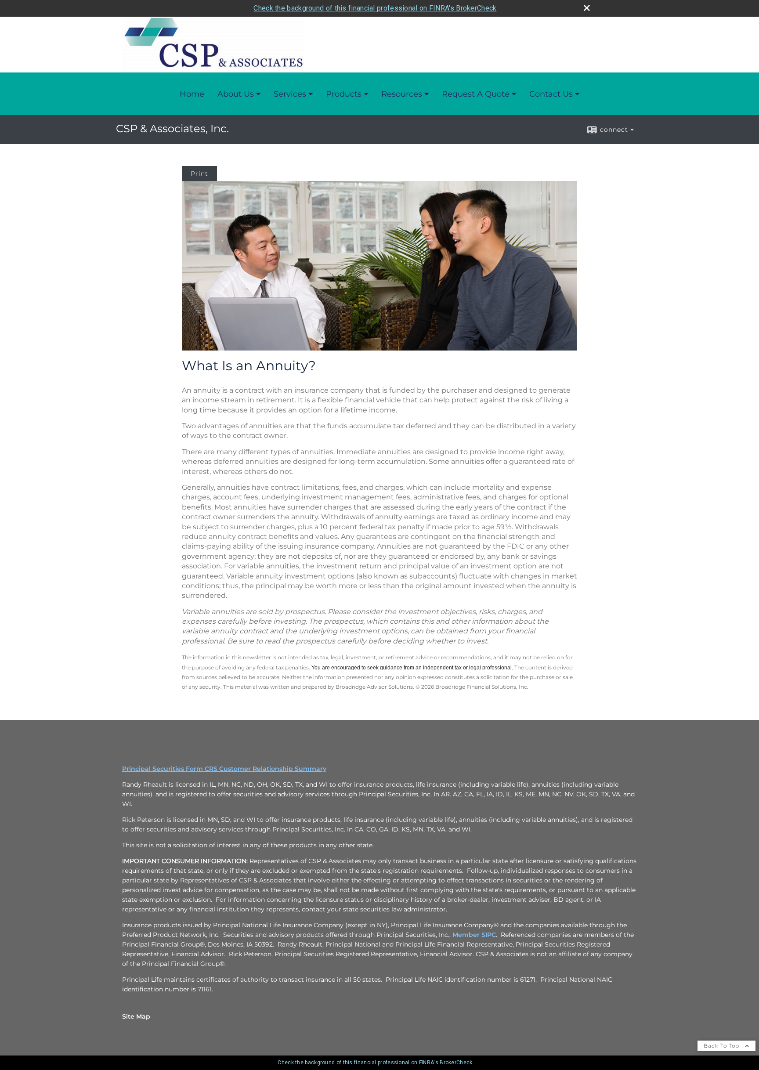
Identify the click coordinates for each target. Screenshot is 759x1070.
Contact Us (551, 94)
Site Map (136, 1016)
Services (290, 94)
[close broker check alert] (586, 7)
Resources (401, 94)
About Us (235, 94)
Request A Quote (476, 94)
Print (199, 173)
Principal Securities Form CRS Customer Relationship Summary (224, 769)
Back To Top (722, 1045)
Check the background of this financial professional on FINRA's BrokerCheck (374, 8)
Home (192, 94)
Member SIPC (474, 935)
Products (343, 94)
